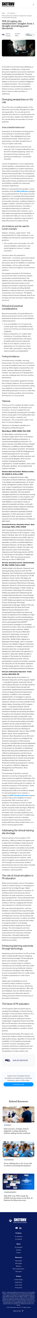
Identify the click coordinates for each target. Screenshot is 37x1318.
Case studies (18, 1260)
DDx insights (18, 1263)
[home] (8, 4)
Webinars (18, 1266)
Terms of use (18, 1285)
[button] (33, 4)
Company (18, 1250)
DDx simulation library (18, 1268)
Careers (18, 1252)
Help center (18, 1271)
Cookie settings (18, 1279)
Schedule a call (18, 1084)
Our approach (18, 1247)
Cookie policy (18, 1282)
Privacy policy (18, 1287)
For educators (18, 1236)
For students (18, 1239)
